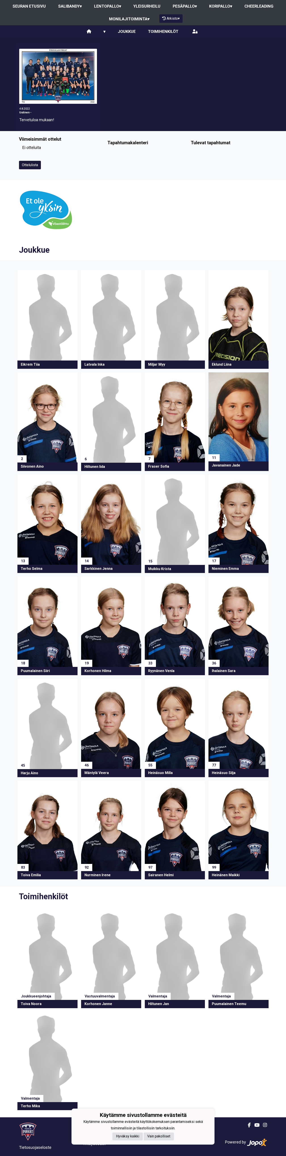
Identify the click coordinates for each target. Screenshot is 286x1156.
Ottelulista (30, 165)
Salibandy (70, 6)
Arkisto (173, 18)
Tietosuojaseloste (35, 1147)
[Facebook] (247, 1125)
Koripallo (220, 6)
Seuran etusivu (29, 6)
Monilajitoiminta (129, 19)
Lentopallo (107, 6)
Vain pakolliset (158, 1136)
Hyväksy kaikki (127, 1136)
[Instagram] (263, 1125)
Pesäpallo (185, 6)
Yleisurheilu (146, 6)
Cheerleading (258, 6)
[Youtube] (255, 1125)
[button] (47, 319)
